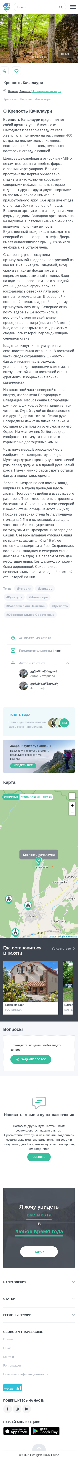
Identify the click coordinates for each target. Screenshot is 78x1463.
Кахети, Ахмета (35, 91)
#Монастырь (38, 597)
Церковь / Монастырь (35, 99)
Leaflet (52, 936)
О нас (7, 1348)
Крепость (9, 99)
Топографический (30, 797)
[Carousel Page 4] (37, 57)
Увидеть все (62, 948)
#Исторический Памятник (25, 606)
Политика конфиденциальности (25, 1374)
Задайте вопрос (33, 1059)
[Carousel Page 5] (39, 57)
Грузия (8, 1339)
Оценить (39, 1157)
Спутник (47, 797)
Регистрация (12, 1365)
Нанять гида (19, 715)
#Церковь (44, 588)
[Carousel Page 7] (42, 57)
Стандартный (11, 797)
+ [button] (72, 805)
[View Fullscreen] (72, 796)
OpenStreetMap (68, 936)
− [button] (72, 812)
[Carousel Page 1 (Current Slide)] (32, 57)
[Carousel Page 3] (35, 57)
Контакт (8, 1356)
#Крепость (60, 606)
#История (23, 588)
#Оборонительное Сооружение (30, 614)
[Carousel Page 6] (40, 57)
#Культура (14, 597)
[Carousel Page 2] (33, 57)
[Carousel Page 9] (46, 57)
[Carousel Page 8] (44, 57)
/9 (67, 54)
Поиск (39, 1251)
